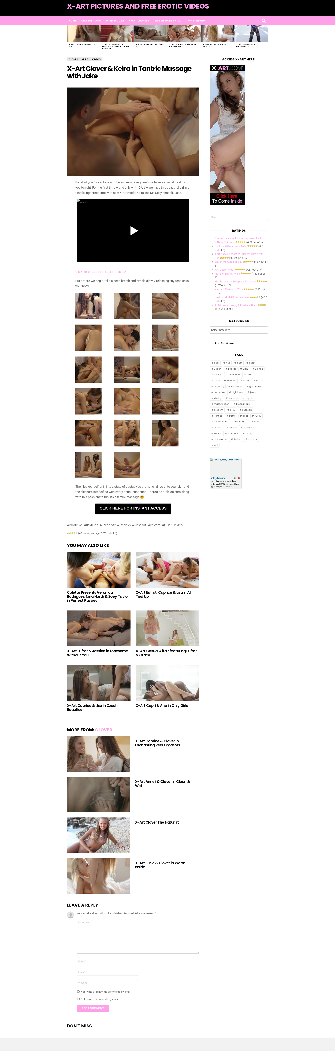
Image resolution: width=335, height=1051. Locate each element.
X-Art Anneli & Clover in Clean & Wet (162, 783)
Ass (228, 363)
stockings (233, 433)
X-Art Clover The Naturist (157, 822)
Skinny (233, 427)
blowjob (218, 374)
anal (216, 363)
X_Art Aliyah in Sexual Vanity (215, 45)
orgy (232, 410)
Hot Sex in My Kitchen (227, 273)
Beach (217, 368)
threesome (220, 439)
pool (245, 415)
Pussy (258, 415)
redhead (240, 421)
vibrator (252, 439)
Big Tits (232, 368)
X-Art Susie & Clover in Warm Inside (160, 865)
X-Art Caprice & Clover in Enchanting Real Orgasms (157, 743)
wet (216, 445)
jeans (253, 392)
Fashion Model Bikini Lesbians (232, 297)
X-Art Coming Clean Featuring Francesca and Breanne (116, 46)
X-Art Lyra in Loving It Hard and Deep (236, 305)
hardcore (109, 525)
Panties (155, 525)
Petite (232, 415)
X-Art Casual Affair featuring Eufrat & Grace (166, 652)
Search (263, 20)
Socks (217, 433)
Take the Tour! (90, 20)
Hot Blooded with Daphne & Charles (235, 281)
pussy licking (173, 525)
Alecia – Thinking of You (229, 289)
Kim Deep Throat (224, 269)
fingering (75, 525)
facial (259, 380)
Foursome (237, 386)
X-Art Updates (139, 20)
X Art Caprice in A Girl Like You (83, 45)
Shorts (255, 421)
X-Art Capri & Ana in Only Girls (162, 705)
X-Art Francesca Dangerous (245, 45)
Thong (248, 433)
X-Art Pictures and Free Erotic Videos (138, 6)
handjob (92, 525)
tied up (237, 439)
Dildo (249, 374)
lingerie (249, 398)
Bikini (245, 368)
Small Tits (248, 427)
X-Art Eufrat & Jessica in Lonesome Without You (97, 652)
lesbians (125, 525)
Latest (261, 11)
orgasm (218, 410)
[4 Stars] (74, 533)
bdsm (252, 363)
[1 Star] (68, 533)
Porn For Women (224, 343)
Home (72, 20)
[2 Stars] (70, 533)
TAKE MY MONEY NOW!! (168, 20)
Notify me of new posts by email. (100, 999)
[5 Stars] (76, 533)
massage (141, 525)
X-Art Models (115, 20)
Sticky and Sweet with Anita (231, 246)
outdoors (247, 410)
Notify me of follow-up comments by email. (106, 991)
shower (218, 427)
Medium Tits (243, 404)
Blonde (259, 368)
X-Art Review (197, 20)
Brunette (235, 374)
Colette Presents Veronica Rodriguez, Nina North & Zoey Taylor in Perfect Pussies (98, 596)
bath (239, 363)
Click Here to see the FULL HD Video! (100, 272)
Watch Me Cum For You (228, 261)
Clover (103, 730)
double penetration (225, 380)
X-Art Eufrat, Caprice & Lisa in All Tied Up (163, 594)
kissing (218, 398)
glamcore (255, 386)
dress (246, 380)
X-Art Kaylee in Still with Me (149, 45)
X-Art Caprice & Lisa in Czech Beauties (92, 707)
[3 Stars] (72, 533)
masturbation (221, 404)
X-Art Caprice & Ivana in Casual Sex (182, 45)
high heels (237, 392)
